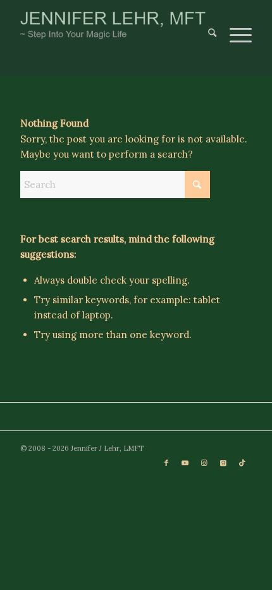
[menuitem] (205, 25)
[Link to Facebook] (166, 462)
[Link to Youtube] (185, 462)
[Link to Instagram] (204, 462)
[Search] (205, 25)
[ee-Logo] (112, 25)
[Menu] (234, 25)
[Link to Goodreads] (223, 462)
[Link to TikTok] (242, 462)
